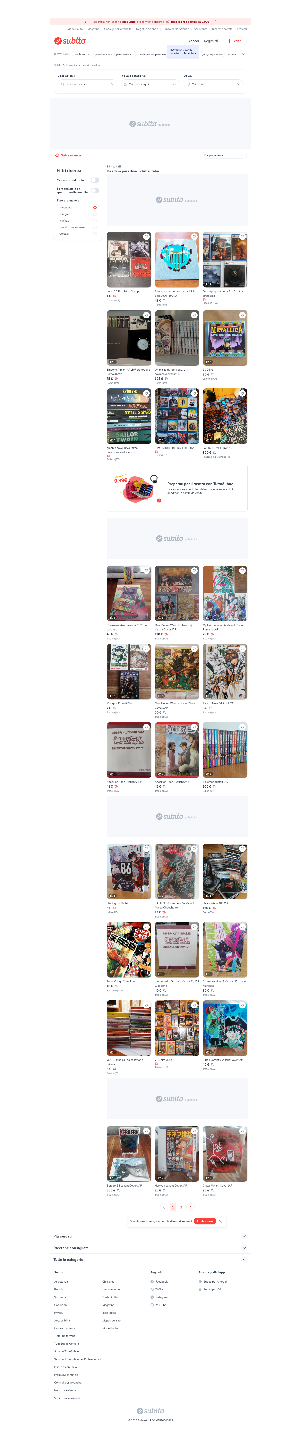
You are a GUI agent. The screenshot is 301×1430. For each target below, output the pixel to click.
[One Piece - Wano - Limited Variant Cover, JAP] (177, 681)
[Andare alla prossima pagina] (190, 1207)
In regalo (64, 214)
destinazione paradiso (152, 54)
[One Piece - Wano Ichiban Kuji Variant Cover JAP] (177, 603)
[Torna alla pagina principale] (77, 41)
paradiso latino (125, 54)
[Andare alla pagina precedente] (164, 1207)
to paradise (234, 54)
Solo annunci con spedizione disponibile (72, 190)
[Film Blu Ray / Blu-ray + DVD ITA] (177, 424)
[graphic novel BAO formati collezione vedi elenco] (129, 424)
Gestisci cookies (64, 1328)
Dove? (188, 76)
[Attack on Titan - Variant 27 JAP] (177, 757)
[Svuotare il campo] (112, 84)
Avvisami (207, 1221)
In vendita (65, 207)
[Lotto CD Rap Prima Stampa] (129, 269)
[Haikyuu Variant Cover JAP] (177, 1161)
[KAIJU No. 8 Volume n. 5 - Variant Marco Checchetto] (177, 881)
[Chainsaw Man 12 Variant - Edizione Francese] (225, 959)
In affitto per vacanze (72, 227)
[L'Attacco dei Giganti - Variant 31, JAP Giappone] (177, 959)
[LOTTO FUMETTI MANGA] (225, 424)
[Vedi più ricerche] (243, 54)
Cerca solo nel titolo (70, 180)
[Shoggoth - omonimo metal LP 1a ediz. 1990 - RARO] (177, 269)
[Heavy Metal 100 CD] (225, 881)
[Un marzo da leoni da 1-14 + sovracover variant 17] (177, 347)
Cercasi (64, 233)
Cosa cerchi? (66, 76)
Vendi (238, 41)
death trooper (82, 54)
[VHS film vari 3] (177, 1037)
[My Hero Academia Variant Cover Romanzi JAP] (225, 603)
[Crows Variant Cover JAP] (225, 1161)
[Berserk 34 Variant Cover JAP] (129, 1161)
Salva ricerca (71, 155)
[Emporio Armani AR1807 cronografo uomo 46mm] (129, 347)
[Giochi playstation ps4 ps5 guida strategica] (225, 269)
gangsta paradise (212, 54)
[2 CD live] (225, 347)
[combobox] (87, 84)
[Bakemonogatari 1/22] (225, 757)
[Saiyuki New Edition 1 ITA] (225, 681)
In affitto (64, 220)
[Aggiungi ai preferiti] (146, 236)
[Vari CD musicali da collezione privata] (129, 1037)
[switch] (95, 180)
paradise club (103, 54)
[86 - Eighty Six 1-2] (129, 881)
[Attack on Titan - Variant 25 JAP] (129, 757)
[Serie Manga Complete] (129, 959)
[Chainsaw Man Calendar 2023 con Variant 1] (129, 603)
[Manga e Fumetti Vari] (129, 681)
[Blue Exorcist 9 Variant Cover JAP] (225, 1037)
